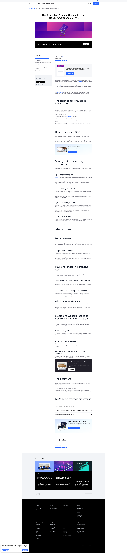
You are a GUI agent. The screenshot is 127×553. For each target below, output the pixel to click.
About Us (65, 524)
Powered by (52, 511)
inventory (80, 81)
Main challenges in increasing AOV (41, 64)
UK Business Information (67, 535)
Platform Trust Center (67, 532)
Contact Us (65, 534)
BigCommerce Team (65, 56)
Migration (37, 538)
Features (37, 505)
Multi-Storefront (38, 524)
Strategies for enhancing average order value (43, 62)
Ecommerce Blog (79, 515)
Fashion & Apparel (52, 524)
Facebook (80, 545)
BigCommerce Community (81, 524)
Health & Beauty (52, 525)
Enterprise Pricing (39, 508)
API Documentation (80, 532)
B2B (37, 527)
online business (60, 92)
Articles (29, 8)
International (38, 531)
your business (59, 124)
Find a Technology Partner (54, 509)
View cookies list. (11, 547)
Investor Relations (66, 531)
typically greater (69, 116)
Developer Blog (79, 516)
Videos (78, 527)
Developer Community (80, 531)
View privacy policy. (5, 547)
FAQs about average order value (40, 72)
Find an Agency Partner (53, 508)
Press (64, 528)
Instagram (89, 545)
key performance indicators (64, 85)
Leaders (65, 525)
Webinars (78, 509)
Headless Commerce (39, 525)
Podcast (78, 511)
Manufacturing (52, 528)
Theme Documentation (80, 534)
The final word (37, 70)
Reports (78, 512)
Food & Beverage (52, 527)
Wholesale (38, 528)
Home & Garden (52, 531)
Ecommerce (33, 8)
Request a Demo (39, 509)
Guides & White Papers (80, 508)
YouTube (86, 545)
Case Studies (66, 505)
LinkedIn (83, 545)
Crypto (37, 534)
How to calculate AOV (39, 60)
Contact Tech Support (80, 528)
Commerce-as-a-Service (40, 532)
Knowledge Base (79, 525)
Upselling (56, 177)
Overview (51, 505)
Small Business (38, 535)
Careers (65, 527)
